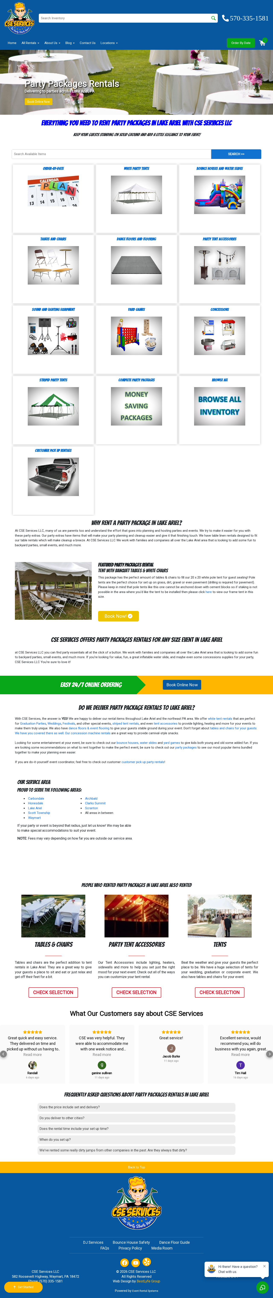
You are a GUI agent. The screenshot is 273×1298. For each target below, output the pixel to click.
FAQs (104, 1248)
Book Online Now (38, 101)
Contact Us (88, 43)
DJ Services (93, 1242)
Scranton (91, 808)
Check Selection (53, 992)
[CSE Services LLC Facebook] (124, 1262)
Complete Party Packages (136, 380)
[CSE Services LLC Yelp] (146, 1262)
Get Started (25, 1287)
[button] (3, 1054)
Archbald (91, 798)
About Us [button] (51, 43)
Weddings (54, 723)
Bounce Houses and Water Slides (219, 168)
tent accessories (165, 723)
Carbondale (36, 798)
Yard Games (136, 309)
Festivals (69, 723)
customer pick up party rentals (143, 762)
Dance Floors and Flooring (136, 239)
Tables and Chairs (53, 239)
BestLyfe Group (148, 1281)
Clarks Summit (95, 803)
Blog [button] (69, 43)
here (209, 592)
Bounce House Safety (131, 1242)
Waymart (34, 818)
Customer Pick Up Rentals (53, 450)
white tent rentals (220, 719)
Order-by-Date (53, 168)
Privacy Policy (130, 1248)
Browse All (220, 380)
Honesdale (35, 803)
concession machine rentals (90, 733)
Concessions (220, 309)
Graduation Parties (33, 723)
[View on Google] (32, 1065)
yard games (172, 743)
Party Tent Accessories (219, 239)
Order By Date (241, 43)
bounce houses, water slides (137, 743)
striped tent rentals (125, 723)
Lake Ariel (35, 808)
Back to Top (136, 1167)
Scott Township (39, 813)
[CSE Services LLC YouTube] (135, 1263)
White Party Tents (136, 168)
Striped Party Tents (53, 380)
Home (12, 43)
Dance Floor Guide (174, 1242)
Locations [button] (108, 43)
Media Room (162, 1248)
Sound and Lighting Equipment (53, 309)
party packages (186, 747)
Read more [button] (32, 1054)
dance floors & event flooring (89, 728)
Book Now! (116, 616)
